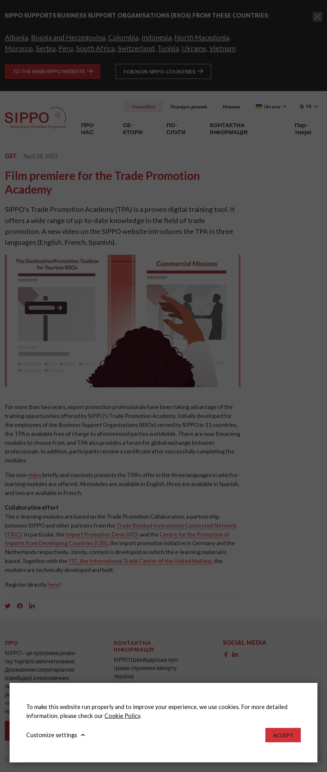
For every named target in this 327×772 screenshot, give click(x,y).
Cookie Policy (122, 715)
